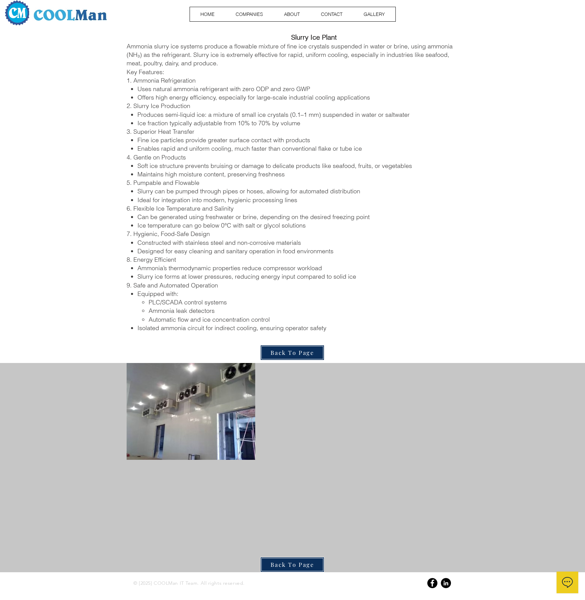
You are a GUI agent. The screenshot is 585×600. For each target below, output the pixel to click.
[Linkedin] (446, 583)
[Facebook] (432, 583)
